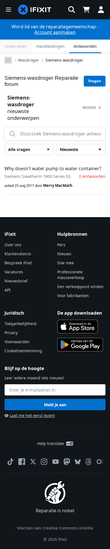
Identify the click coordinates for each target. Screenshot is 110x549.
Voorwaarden (17, 341)
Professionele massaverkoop (70, 274)
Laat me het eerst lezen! (32, 415)
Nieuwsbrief (16, 281)
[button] (71, 9)
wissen (89, 107)
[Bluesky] (78, 462)
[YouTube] (55, 461)
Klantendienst (18, 253)
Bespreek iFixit (18, 262)
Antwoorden (85, 46)
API (8, 290)
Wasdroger (28, 60)
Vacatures (14, 271)
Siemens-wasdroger (64, 60)
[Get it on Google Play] (80, 344)
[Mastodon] (66, 461)
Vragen (94, 81)
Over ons (13, 244)
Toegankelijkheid (20, 323)
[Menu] (8, 10)
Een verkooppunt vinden (80, 286)
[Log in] (101, 9)
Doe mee (65, 262)
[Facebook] (21, 461)
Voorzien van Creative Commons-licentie (55, 528)
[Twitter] (33, 461)
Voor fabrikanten (73, 295)
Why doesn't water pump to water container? (53, 168)
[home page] (34, 10)
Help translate (50, 443)
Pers (61, 244)
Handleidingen (50, 46)
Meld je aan (55, 404)
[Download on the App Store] (77, 326)
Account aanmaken (55, 32)
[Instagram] (44, 461)
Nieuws (64, 253)
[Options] (8, 60)
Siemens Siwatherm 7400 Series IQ (38, 176)
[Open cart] (86, 9)
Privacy (11, 332)
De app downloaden (79, 313)
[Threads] (88, 461)
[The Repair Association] (99, 461)
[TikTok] (10, 461)
